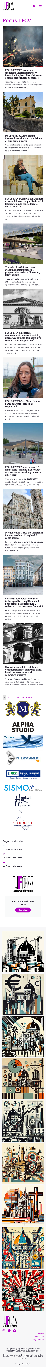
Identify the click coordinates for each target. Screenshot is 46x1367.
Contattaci (23, 910)
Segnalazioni (38, 1339)
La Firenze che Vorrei (13, 849)
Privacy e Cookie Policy (23, 1364)
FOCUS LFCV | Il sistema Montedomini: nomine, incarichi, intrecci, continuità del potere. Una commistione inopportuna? (23, 336)
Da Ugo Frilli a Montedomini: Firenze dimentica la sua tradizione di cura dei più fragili (23, 138)
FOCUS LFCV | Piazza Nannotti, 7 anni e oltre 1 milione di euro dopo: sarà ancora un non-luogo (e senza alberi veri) (23, 471)
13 (18, 697)
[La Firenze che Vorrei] (4, 846)
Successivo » (27, 697)
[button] (34, 6)
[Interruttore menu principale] (40, 6)
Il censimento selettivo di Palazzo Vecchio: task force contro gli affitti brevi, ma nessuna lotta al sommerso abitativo (23, 671)
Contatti (40, 1333)
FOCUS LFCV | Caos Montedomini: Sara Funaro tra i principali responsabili (23, 404)
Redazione (39, 1336)
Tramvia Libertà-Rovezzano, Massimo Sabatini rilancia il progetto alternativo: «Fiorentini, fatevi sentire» (22, 271)
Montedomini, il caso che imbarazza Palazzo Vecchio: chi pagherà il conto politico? (24, 535)
